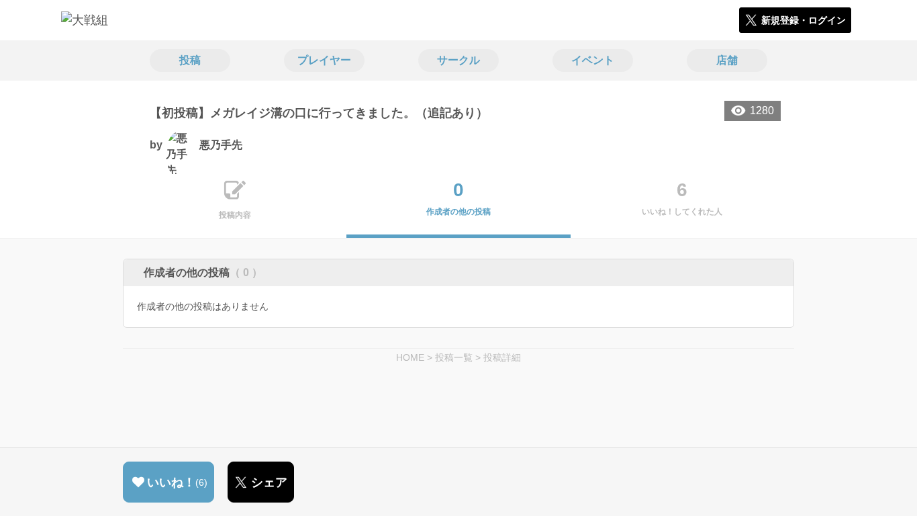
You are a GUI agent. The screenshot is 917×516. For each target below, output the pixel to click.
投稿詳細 (502, 357)
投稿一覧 (454, 357)
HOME (410, 357)
